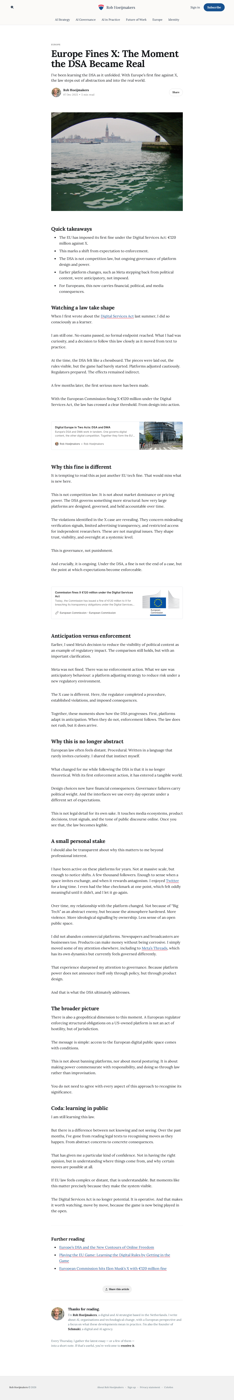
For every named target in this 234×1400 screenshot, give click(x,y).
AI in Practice (111, 19)
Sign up (132, 1387)
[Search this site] (12, 7)
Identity (173, 19)
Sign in (195, 7)
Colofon (168, 1387)
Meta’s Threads (154, 948)
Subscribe (214, 7)
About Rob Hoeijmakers (110, 1387)
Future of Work (136, 19)
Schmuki (74, 1329)
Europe (157, 19)
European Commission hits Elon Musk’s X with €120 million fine (113, 1268)
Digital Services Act (117, 316)
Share (176, 92)
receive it (127, 1345)
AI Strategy (62, 19)
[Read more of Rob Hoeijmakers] (56, 92)
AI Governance (86, 19)
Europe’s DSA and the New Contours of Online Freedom (106, 1247)
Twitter (172, 880)
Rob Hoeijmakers (76, 90)
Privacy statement (150, 1387)
